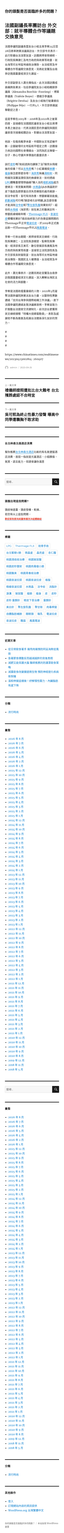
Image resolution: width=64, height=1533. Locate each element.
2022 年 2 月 (16, 974)
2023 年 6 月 (16, 901)
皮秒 (12, 164)
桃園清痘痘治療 (15, 559)
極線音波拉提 (14, 586)
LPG (7, 182)
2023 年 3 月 (15, 915)
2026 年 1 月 (15, 766)
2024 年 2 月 (16, 865)
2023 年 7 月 (15, 897)
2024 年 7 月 (15, 843)
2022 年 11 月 (16, 933)
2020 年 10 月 (16, 1046)
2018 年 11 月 (16, 1065)
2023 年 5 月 (15, 906)
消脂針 (53, 586)
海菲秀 (35, 173)
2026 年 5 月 (16, 752)
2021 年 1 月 (15, 1033)
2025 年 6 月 (16, 793)
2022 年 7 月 (15, 951)
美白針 (10, 607)
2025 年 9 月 (16, 779)
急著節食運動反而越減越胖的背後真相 (30, 658)
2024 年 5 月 (16, 852)
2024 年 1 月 (15, 870)
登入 (10, 1501)
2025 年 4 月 (16, 802)
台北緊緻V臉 (13, 552)
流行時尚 (13, 712)
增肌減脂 (48, 182)
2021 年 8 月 (15, 1001)
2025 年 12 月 (16, 770)
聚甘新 (39, 607)
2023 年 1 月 (15, 924)
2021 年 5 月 (15, 1015)
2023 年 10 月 (16, 883)
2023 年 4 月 (15, 911)
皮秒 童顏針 (13, 600)
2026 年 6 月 (16, 747)
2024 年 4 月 (16, 856)
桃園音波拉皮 (34, 579)
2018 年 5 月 (15, 1069)
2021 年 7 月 (15, 1006)
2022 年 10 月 (16, 938)
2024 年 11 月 (16, 824)
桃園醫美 (11, 573)
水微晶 (37, 186)
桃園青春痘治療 (30, 573)
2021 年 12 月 (16, 983)
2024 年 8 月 (16, 838)
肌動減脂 (10, 200)
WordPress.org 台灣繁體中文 (26, 1510)
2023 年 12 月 (16, 874)
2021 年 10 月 (16, 992)
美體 (52, 168)
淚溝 (8, 593)
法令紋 (19, 205)
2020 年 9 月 (16, 1051)
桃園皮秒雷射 (14, 566)
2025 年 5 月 (16, 797)
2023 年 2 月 (15, 920)
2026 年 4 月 (16, 756)
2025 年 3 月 (15, 806)
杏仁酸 (52, 552)
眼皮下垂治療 (32, 600)
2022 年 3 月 (15, 969)
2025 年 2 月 (16, 811)
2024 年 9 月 (16, 834)
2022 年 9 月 (16, 942)
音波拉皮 (11, 620)
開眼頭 (30, 613)
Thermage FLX (38, 214)
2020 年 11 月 (16, 1042)
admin (13, 367)
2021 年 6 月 (15, 1010)
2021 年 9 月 (15, 997)
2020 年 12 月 (16, 1037)
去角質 (27, 168)
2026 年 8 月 (16, 738)
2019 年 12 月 (16, 1060)
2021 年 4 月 (15, 1019)
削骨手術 (43, 546)
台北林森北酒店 (24, 452)
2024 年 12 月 (16, 820)
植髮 (48, 579)
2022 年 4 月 (16, 965)
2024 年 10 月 (16, 829)
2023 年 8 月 (15, 892)
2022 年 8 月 (16, 947)
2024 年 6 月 (16, 847)
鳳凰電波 (42, 227)
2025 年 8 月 (16, 784)
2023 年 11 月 (16, 879)
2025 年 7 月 (15, 788)
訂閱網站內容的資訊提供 (22, 1505)
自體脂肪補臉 (14, 613)
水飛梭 (14, 209)
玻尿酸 (19, 593)
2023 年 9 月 (16, 888)
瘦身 (7, 173)
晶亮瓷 (40, 552)
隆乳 (40, 613)
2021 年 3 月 (15, 1024)
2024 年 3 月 (15, 861)
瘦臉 (29, 593)
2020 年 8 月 (16, 1055)
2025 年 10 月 (16, 775)
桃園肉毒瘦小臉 (35, 566)
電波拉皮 (31, 223)
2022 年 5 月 (16, 960)
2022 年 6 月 (16, 956)
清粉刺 (48, 173)
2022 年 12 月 (16, 929)
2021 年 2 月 (15, 1028)
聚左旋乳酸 (33, 205)
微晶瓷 (29, 552)
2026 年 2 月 (16, 761)
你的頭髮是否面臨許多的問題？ (31, 11)
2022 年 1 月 (15, 978)
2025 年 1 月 (15, 815)
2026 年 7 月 (16, 743)
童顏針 (47, 600)
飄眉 (23, 620)
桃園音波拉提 (14, 579)
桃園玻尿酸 (35, 559)
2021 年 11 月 (16, 988)
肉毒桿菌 (51, 607)
